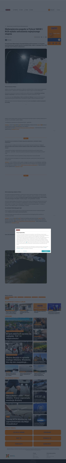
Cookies (22, 248)
